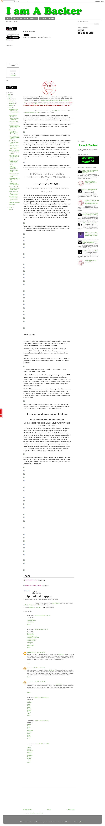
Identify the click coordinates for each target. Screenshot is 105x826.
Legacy (34, 591)
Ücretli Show (30, 622)
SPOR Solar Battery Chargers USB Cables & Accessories (91, 182)
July (10, 107)
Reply (28, 624)
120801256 (61, 654)
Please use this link (40, 103)
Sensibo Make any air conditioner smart (14, 175)
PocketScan (12, 204)
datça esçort (30, 645)
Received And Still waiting (20, 18)
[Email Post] (44, 607)
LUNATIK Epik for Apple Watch (90, 250)
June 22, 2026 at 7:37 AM (38, 652)
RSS (38, 112)
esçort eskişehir (31, 640)
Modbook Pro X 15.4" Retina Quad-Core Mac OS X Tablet (14, 117)
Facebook (32, 112)
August (11, 105)
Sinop (28, 704)
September (12, 103)
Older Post (70, 809)
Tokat (28, 729)
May (10, 209)
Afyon (28, 727)
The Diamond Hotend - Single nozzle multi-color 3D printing (90, 214)
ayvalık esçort (31, 643)
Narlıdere (29, 752)
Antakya (29, 753)
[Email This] (47, 607)
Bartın (29, 733)
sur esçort (30, 642)
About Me (51, 18)
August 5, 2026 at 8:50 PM (41, 697)
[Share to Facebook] (52, 607)
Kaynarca (29, 755)
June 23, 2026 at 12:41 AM (38, 668)
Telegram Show (31, 620)
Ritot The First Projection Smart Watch (14, 142)
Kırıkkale (29, 732)
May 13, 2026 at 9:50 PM (41, 629)
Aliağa (29, 747)
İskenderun (30, 750)
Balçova (29, 756)
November (12, 99)
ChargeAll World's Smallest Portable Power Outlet (14, 188)
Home (8, 18)
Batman (29, 708)
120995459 (51, 670)
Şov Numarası (31, 619)
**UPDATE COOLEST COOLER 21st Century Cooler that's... (13, 169)
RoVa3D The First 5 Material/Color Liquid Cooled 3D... (14, 162)
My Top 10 (43, 18)
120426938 (59, 684)
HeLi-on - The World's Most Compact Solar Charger (89, 190)
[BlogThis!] (48, 607)
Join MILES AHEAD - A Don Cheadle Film (14, 180)
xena (28, 668)
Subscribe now (10, 40)
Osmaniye (30, 730)
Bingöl (29, 724)
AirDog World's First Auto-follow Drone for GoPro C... (14, 157)
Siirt (28, 713)
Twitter (27, 112)
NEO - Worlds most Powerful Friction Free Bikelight (89, 241)
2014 (9, 97)
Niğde (28, 735)
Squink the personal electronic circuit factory (14, 152)
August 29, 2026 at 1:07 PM (42, 743)
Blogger (82, 821)
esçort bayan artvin (32, 636)
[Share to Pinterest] (53, 607)
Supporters (33, 18)
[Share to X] (50, 607)
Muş (28, 725)
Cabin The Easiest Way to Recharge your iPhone (14, 147)
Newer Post (27, 809)
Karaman (29, 702)
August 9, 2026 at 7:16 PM (41, 720)
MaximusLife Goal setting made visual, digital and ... (14, 111)
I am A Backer (56, 111)
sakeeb (29, 652)
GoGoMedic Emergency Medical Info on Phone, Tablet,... (14, 132)
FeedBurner (13, 75)
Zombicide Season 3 (14, 202)
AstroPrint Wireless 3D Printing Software (90, 261)
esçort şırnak (30, 634)
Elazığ (29, 736)
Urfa (28, 701)
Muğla (29, 705)
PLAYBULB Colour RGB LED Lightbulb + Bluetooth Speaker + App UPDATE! (91, 234)
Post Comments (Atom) (37, 813)
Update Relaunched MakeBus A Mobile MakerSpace (14, 126)
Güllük (29, 760)
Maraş (29, 712)
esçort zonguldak (31, 639)
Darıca (29, 749)
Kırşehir (29, 710)
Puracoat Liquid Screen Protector (14, 184)
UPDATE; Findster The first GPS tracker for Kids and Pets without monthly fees (92, 202)
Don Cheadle (45, 585)
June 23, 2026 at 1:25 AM (38, 681)
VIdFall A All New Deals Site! (90, 223)
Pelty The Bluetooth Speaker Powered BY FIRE (14, 137)
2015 (9, 94)
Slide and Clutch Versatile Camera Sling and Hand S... (14, 198)
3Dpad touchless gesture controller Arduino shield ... (14, 193)
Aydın (28, 707)
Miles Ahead (41, 580)
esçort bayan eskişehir (33, 637)
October (11, 101)
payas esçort (30, 633)
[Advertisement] (63, 24)
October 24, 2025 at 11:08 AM (42, 615)
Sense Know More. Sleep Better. (14, 122)
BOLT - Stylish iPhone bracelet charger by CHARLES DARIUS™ (90, 171)
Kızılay (29, 758)
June (10, 207)
